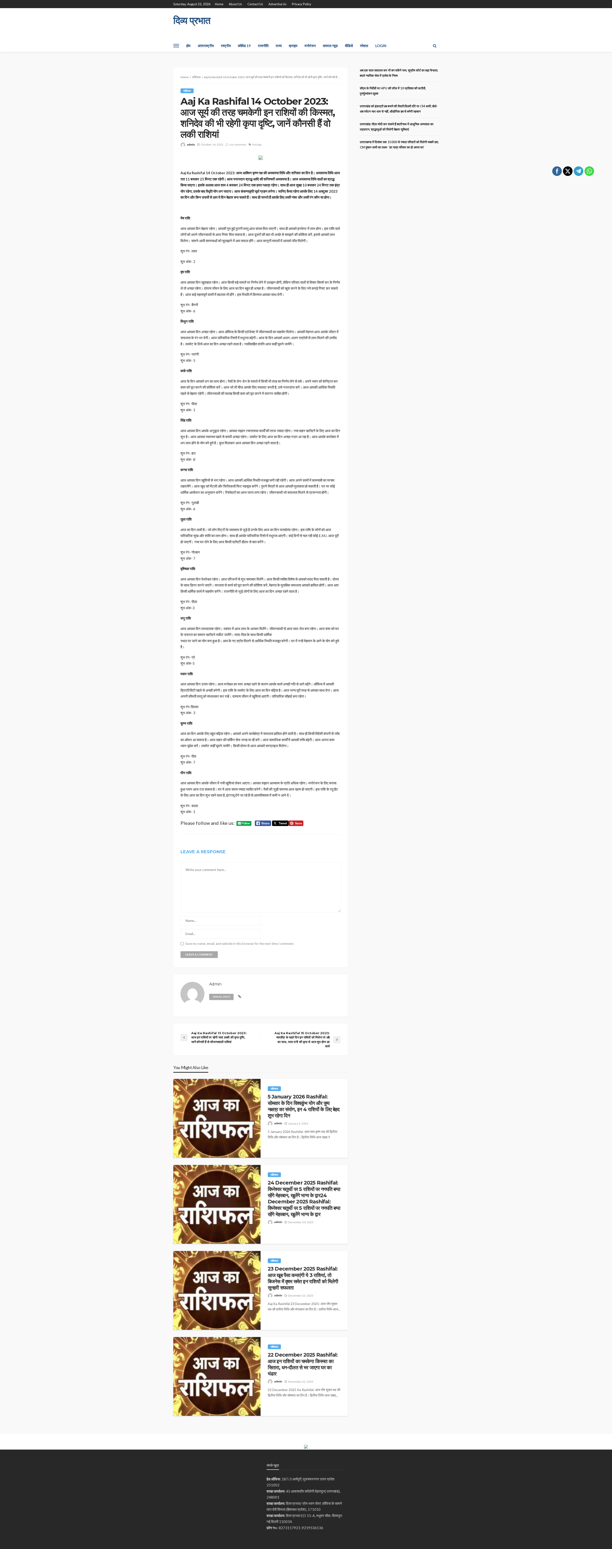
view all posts (221, 996)
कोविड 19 (244, 45)
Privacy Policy (301, 4)
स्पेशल (364, 45)
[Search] (435, 45)
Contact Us (255, 4)
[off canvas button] (176, 45)
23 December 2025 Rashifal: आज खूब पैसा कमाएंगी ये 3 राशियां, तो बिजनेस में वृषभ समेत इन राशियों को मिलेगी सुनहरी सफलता (303, 1278)
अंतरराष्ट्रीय (206, 45)
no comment (238, 144)
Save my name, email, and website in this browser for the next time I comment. (239, 943)
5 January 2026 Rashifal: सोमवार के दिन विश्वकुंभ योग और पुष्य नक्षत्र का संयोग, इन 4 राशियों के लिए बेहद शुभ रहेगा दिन (304, 1106)
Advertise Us (277, 4)
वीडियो (349, 45)
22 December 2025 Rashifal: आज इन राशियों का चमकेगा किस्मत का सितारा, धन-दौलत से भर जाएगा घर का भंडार (303, 1364)
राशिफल (187, 90)
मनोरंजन (310, 45)
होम (188, 45)
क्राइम (293, 45)
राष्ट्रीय (226, 45)
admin (191, 144)
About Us (235, 4)
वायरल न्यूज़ (330, 45)
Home (219, 4)
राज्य (279, 45)
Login (380, 45)
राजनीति (263, 45)
